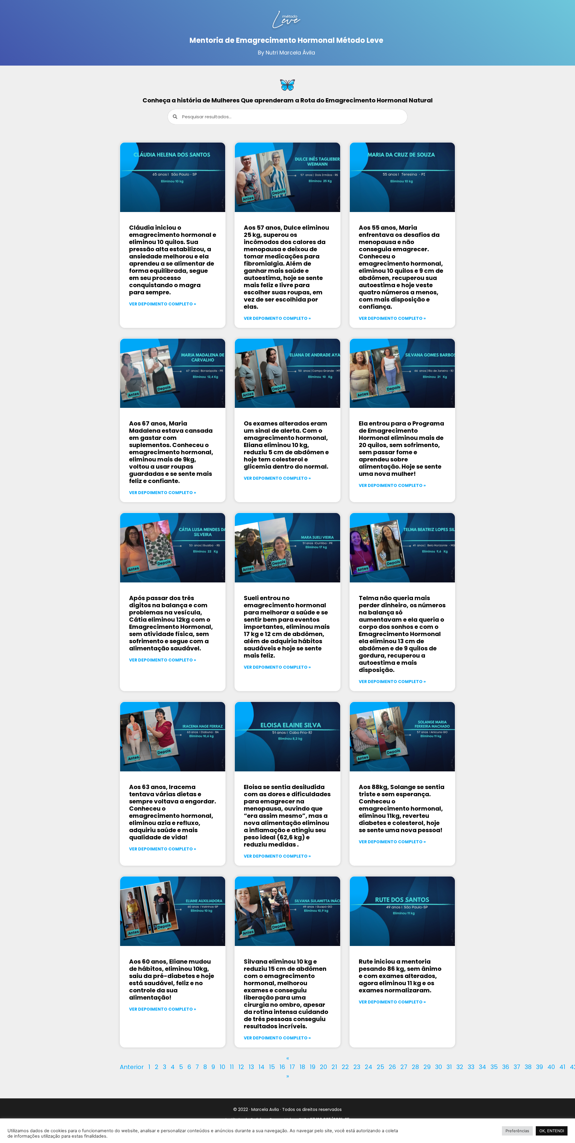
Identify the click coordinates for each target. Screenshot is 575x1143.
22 (345, 1067)
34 (482, 1067)
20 (323, 1067)
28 (415, 1067)
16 (282, 1067)
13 (251, 1067)
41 (562, 1067)
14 (261, 1067)
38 (528, 1067)
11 (232, 1067)
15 (272, 1067)
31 (449, 1067)
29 (427, 1067)
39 (539, 1067)
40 (551, 1067)
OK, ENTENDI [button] (551, 1130)
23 (356, 1067)
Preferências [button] (517, 1130)
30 (438, 1067)
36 (505, 1067)
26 (392, 1067)
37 (517, 1067)
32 (459, 1067)
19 (312, 1067)
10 (222, 1067)
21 (334, 1067)
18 (302, 1067)
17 (292, 1067)
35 (494, 1067)
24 (368, 1067)
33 (471, 1067)
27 (403, 1067)
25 (380, 1067)
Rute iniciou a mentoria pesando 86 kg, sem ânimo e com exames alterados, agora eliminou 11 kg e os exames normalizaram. (400, 975)
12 (241, 1067)
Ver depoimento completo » (162, 304)
